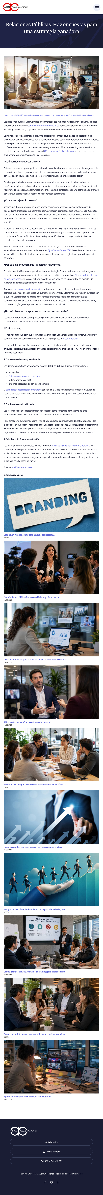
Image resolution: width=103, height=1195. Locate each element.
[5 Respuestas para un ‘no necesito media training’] (51, 692)
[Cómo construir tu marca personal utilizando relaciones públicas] (51, 1004)
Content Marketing (53, 115)
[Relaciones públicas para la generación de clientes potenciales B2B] (51, 630)
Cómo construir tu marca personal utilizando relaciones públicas (34, 1034)
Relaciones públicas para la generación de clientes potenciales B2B (35, 659)
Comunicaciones (39, 115)
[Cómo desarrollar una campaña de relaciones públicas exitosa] (51, 817)
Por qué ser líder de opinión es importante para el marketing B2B (34, 909)
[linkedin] (58, 1182)
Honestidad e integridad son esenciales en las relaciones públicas (34, 784)
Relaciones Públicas (76, 115)
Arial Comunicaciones (22, 467)
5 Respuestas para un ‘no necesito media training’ (27, 722)
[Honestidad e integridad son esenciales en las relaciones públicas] (51, 754)
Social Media (88, 115)
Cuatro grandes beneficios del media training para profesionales (34, 971)
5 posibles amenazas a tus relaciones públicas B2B (27, 1096)
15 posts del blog (70, 338)
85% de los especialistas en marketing (24, 389)
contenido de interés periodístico (43, 125)
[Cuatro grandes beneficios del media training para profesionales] (51, 942)
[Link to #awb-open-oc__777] (96, 7)
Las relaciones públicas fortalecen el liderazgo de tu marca (31, 597)
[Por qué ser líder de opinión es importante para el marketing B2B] (51, 879)
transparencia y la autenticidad (28, 289)
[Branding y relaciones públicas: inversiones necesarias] (51, 505)
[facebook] (45, 1182)
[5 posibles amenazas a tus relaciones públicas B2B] (51, 1067)
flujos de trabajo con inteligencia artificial (71, 445)
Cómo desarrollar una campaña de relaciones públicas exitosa (33, 847)
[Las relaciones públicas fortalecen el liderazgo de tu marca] (51, 567)
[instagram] (51, 1182)
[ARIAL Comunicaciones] (16, 2)
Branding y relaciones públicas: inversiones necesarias (30, 535)
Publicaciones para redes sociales (24, 376)
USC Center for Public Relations (59, 151)
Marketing (64, 115)
